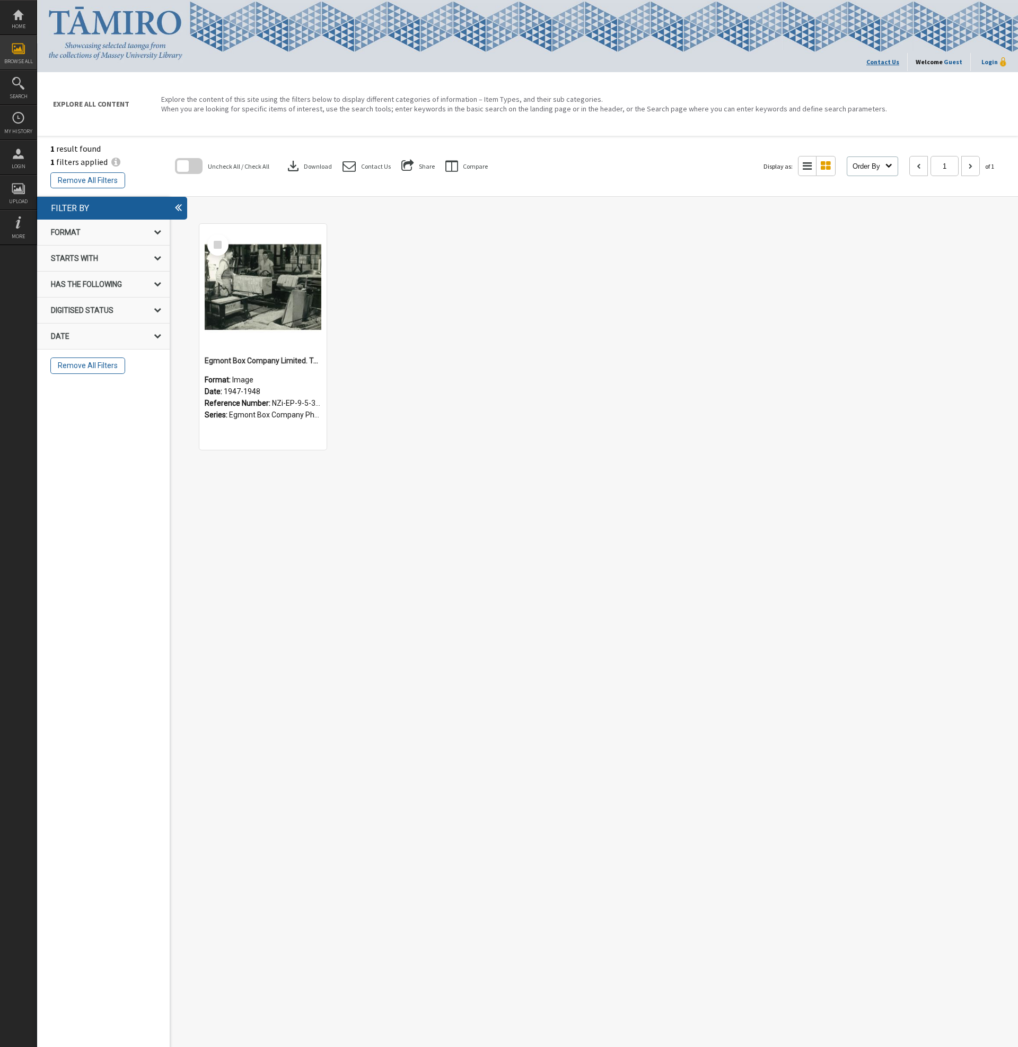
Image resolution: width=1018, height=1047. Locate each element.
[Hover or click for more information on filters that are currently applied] (115, 161)
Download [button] (308, 166)
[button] (366, 166)
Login (18, 166)
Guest (953, 62)
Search (19, 96)
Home (18, 26)
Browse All (18, 61)
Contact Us (882, 62)
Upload (18, 201)
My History (18, 131)
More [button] (18, 236)
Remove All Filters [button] (88, 180)
